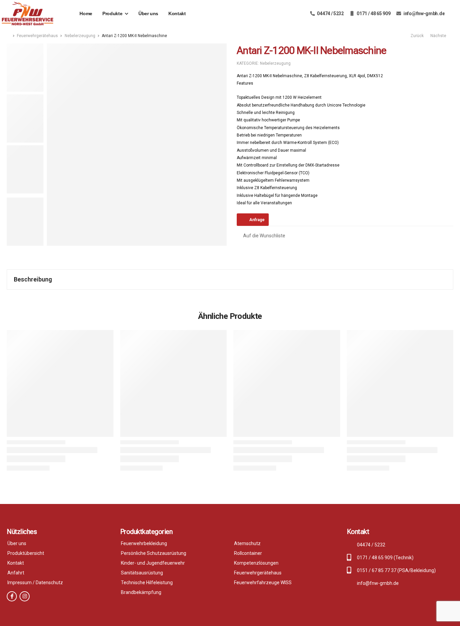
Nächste (439, 35)
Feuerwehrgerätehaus (37, 35)
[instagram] (25, 596)
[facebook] (12, 596)
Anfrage (257, 219)
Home (85, 13)
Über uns (148, 13)
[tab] (230, 279)
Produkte (112, 13)
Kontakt (177, 13)
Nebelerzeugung (80, 35)
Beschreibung (33, 279)
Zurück (416, 35)
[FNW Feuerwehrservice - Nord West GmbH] (27, 13)
